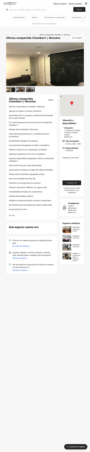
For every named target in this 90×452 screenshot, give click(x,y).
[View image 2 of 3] (20, 89)
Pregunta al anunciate (70, 157)
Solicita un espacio (75, 3)
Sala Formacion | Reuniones (54, 17)
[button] (71, 103)
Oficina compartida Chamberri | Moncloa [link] (55, 35)
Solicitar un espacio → (20, 270)
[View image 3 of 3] (30, 89)
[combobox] (38, 9)
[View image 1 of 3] (10, 89)
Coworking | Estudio (28, 35)
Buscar (79, 9)
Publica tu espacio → (20, 258)
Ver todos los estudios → (21, 246)
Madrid (14, 35)
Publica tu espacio (60, 3)
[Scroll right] (82, 19)
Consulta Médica (19, 17)
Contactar (70, 183)
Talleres (34, 17)
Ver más (12, 215)
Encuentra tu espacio (77, 447)
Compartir (78, 38)
